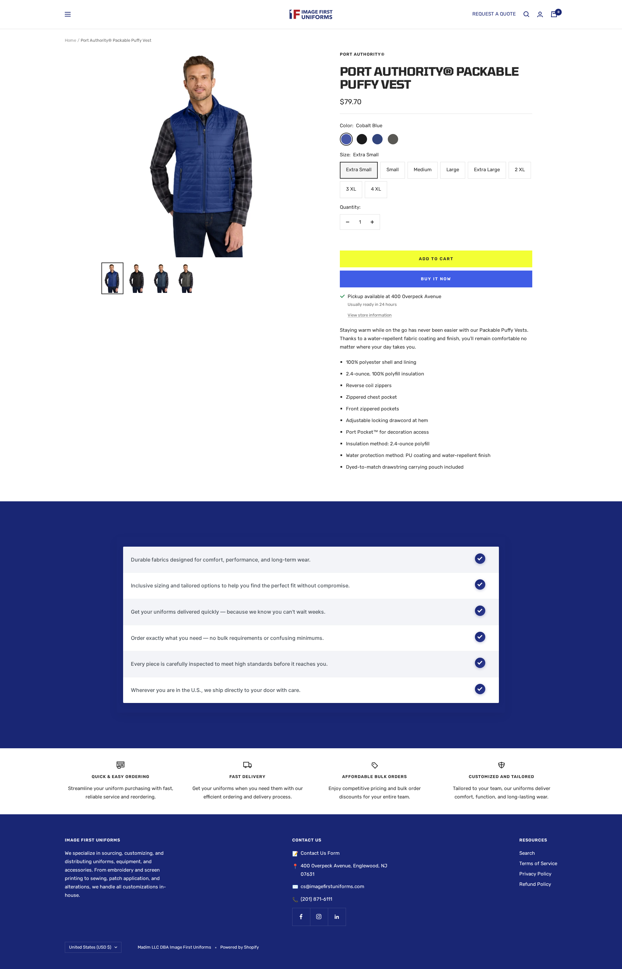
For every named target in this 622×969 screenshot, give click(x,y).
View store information (370, 315)
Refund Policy (535, 884)
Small (392, 170)
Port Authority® (362, 54)
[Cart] (554, 14)
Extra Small (359, 170)
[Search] (526, 14)
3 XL (351, 189)
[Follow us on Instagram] (319, 917)
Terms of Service (538, 863)
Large (452, 170)
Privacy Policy (535, 874)
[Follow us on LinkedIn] (337, 917)
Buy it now (436, 278)
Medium (423, 170)
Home (70, 40)
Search (527, 853)
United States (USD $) (90, 947)
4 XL (376, 189)
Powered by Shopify (239, 947)
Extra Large (487, 170)
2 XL (520, 170)
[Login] (540, 14)
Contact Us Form (320, 853)
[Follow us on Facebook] (301, 917)
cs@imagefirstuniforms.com (332, 886)
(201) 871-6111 (316, 899)
